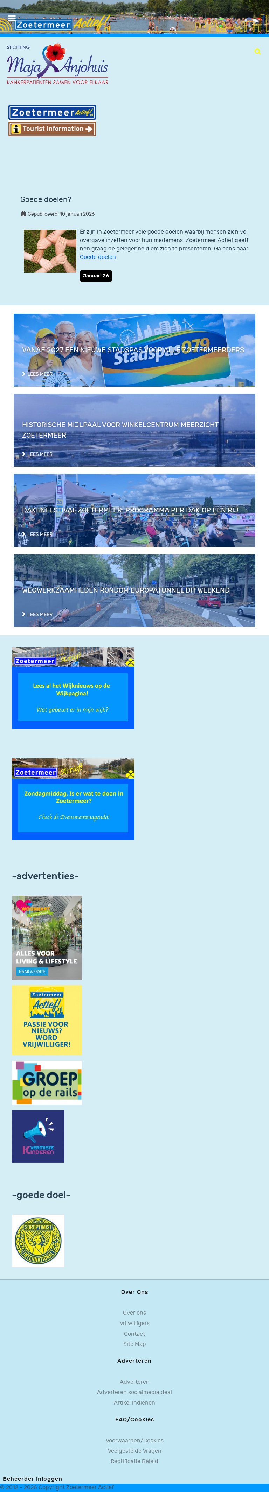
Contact (134, 1334)
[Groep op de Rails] (47, 1082)
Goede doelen (98, 257)
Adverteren (135, 1382)
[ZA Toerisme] (52, 120)
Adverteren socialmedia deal (134, 1392)
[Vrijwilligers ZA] (47, 1020)
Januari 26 (96, 276)
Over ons (134, 1313)
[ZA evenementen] (73, 799)
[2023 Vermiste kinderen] (38, 1136)
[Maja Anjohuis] (57, 64)
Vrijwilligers (135, 1323)
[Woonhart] (47, 937)
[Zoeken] (258, 51)
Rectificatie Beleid (134, 1461)
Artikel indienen (134, 1403)
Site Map (134, 1344)
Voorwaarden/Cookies (135, 1441)
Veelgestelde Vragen (134, 1451)
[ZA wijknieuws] (73, 688)
